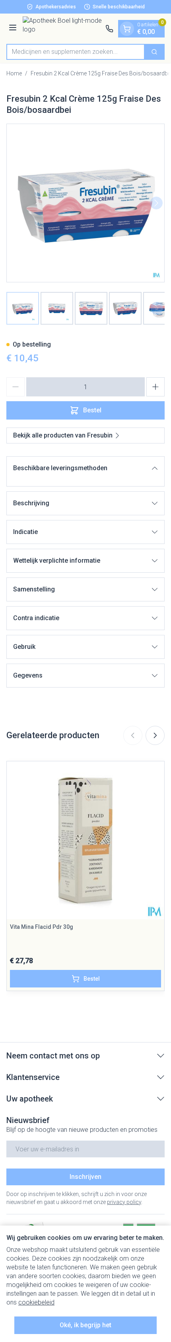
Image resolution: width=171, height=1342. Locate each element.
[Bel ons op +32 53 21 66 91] (109, 29)
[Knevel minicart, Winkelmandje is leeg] (127, 29)
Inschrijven (85, 1176)
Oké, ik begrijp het (85, 1325)
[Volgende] (156, 203)
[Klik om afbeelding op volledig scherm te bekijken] (85, 203)
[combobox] (75, 52)
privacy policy (124, 1202)
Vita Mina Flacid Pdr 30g (41, 927)
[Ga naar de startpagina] (62, 29)
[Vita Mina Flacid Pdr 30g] (85, 840)
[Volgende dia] (155, 735)
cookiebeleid (36, 1302)
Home (14, 73)
